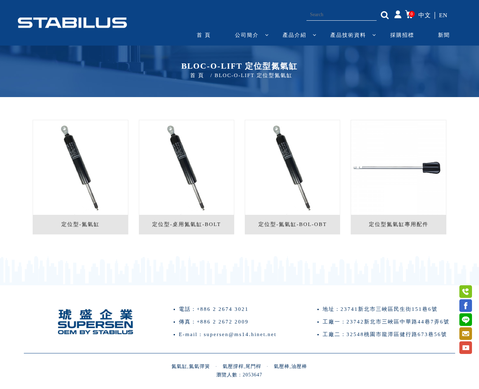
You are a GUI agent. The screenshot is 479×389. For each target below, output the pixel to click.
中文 (424, 15)
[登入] (398, 13)
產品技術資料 (348, 34)
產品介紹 (294, 34)
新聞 (444, 34)
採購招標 (402, 34)
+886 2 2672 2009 (223, 322)
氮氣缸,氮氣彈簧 (190, 366)
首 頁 (204, 34)
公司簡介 (247, 34)
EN (443, 15)
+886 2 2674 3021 (223, 309)
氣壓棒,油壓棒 (290, 366)
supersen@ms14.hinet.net (240, 334)
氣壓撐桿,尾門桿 (242, 366)
